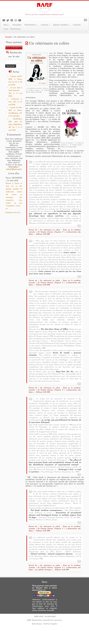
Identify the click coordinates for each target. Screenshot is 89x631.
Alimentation (31, 25)
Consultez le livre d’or (12, 212)
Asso (6, 25)
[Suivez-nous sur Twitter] (9, 20)
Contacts (77, 25)
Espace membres (61, 25)
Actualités (17, 25)
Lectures (45, 25)
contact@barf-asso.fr (14, 169)
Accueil (8, 37)
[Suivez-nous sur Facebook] (13, 20)
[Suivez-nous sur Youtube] (20, 20)
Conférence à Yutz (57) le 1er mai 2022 (15, 102)
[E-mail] (4, 20)
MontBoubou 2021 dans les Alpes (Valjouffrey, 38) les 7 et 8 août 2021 (15, 124)
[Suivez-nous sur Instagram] (16, 20)
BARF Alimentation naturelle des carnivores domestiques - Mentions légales (44, 622)
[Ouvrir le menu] (85, 20)
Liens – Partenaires (12, 29)
